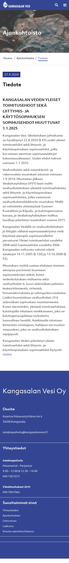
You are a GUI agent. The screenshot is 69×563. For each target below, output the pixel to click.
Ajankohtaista (25, 58)
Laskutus (8, 526)
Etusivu (8, 58)
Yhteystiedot (10, 510)
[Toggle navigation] (65, 5)
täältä (7, 354)
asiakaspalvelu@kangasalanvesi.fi (25, 432)
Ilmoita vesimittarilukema (18, 531)
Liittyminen (10, 520)
